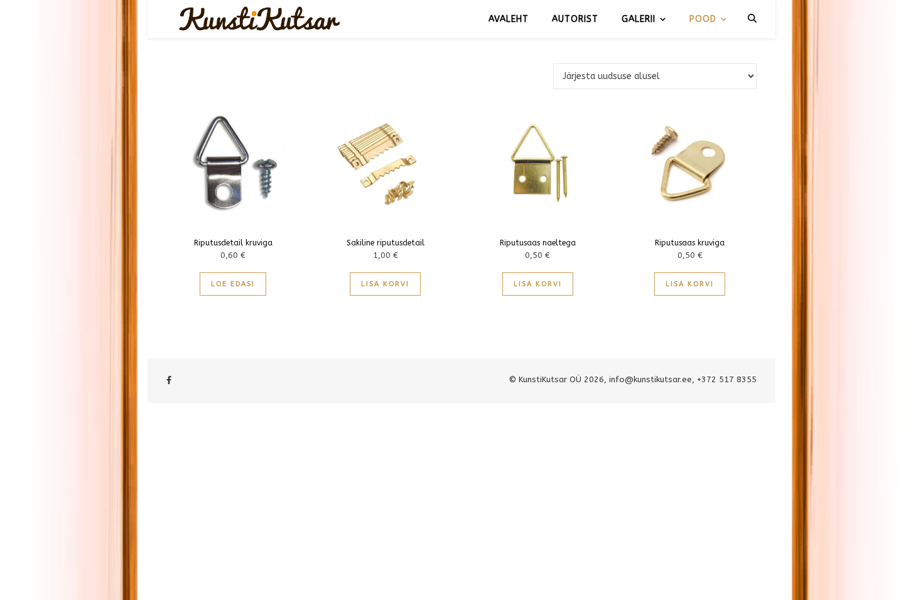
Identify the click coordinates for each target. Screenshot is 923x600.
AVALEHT (508, 19)
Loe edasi (233, 284)
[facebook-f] (168, 380)
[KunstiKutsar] (260, 18)
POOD (702, 19)
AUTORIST (575, 19)
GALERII (639, 19)
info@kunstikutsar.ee (650, 379)
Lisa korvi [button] (385, 284)
